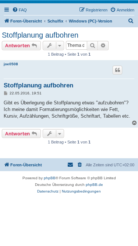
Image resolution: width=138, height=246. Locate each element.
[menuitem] (19, 10)
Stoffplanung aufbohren (40, 35)
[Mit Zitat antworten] (117, 70)
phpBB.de (94, 185)
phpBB (50, 178)
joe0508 (11, 64)
